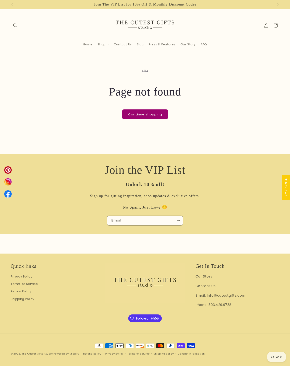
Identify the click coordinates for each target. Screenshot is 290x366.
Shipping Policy (22, 299)
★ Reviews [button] (286, 187)
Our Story (204, 276)
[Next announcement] (278, 4)
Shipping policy (163, 353)
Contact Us (206, 285)
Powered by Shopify (66, 353)
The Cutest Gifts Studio (37, 353)
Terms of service (138, 353)
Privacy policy (114, 353)
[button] (15, 25)
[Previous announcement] (12, 4)
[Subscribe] (178, 221)
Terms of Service (24, 284)
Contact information (191, 353)
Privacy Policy (21, 276)
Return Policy (21, 291)
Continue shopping (145, 114)
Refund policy (92, 353)
